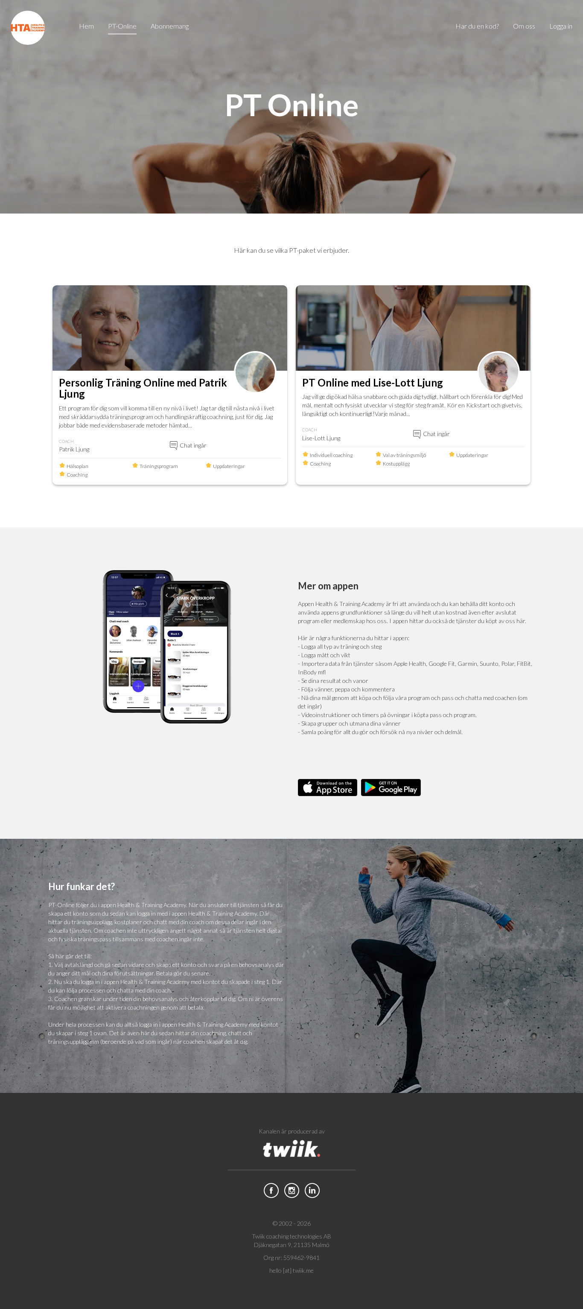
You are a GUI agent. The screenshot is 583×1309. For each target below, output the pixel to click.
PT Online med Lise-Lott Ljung (372, 382)
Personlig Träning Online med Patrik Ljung (143, 388)
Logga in (560, 26)
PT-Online (122, 26)
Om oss (524, 26)
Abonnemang (170, 26)
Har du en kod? (477, 26)
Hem (86, 26)
